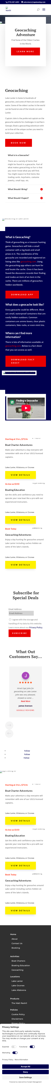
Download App (22, 294)
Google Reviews (25, 710)
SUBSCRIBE (19, 633)
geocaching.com (28, 261)
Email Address (15, 609)
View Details (20, 475)
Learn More (25, 51)
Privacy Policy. (36, 627)
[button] (9, 725)
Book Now (18, 143)
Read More (25, 701)
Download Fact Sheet (23, 361)
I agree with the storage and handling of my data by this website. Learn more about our (26, 623)
